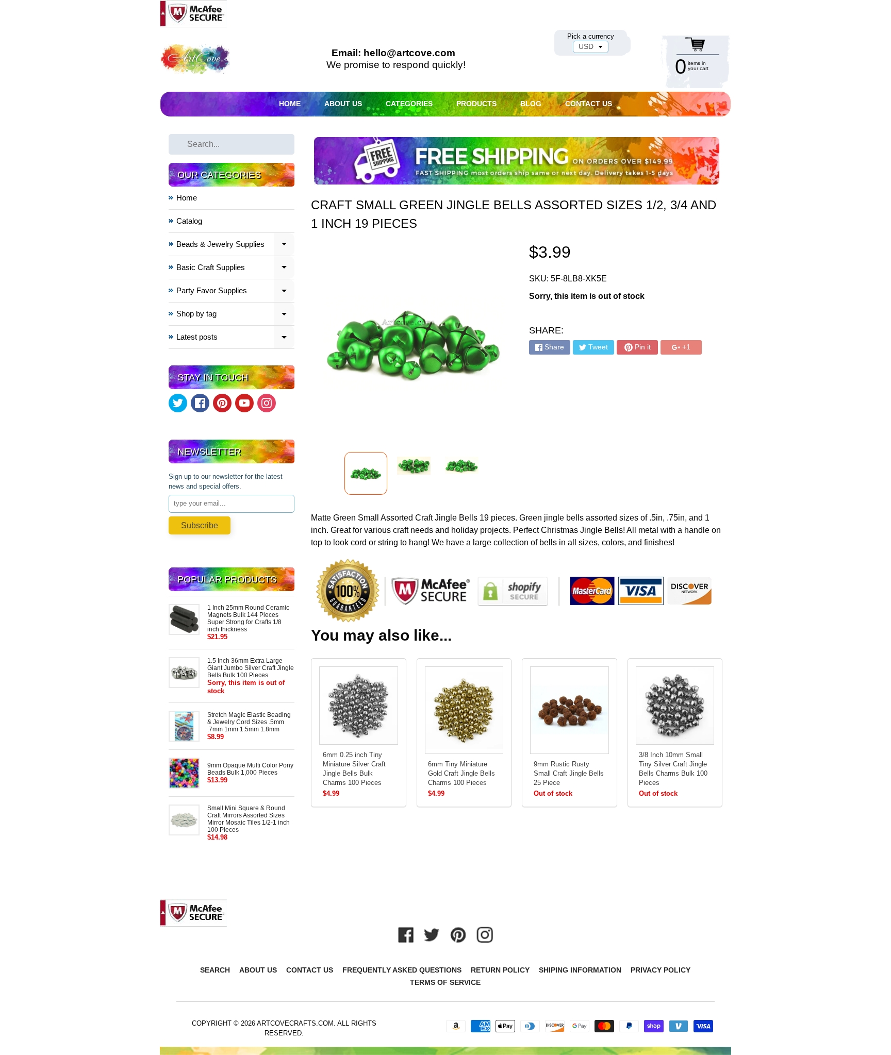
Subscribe (199, 525)
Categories (409, 103)
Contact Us (588, 103)
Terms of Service (445, 982)
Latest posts (235, 338)
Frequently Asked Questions (401, 970)
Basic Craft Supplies (235, 269)
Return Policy (500, 970)
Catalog (189, 220)
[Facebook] (200, 403)
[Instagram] (266, 403)
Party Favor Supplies (235, 292)
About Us (343, 103)
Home (290, 103)
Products (476, 103)
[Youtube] (244, 403)
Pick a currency (590, 36)
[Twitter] (178, 403)
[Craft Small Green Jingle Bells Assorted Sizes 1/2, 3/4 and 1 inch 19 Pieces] (365, 473)
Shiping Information (580, 970)
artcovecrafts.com (295, 1023)
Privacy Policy (660, 970)
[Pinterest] (222, 403)
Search (215, 970)
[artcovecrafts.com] (195, 59)
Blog (530, 103)
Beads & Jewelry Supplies (235, 246)
